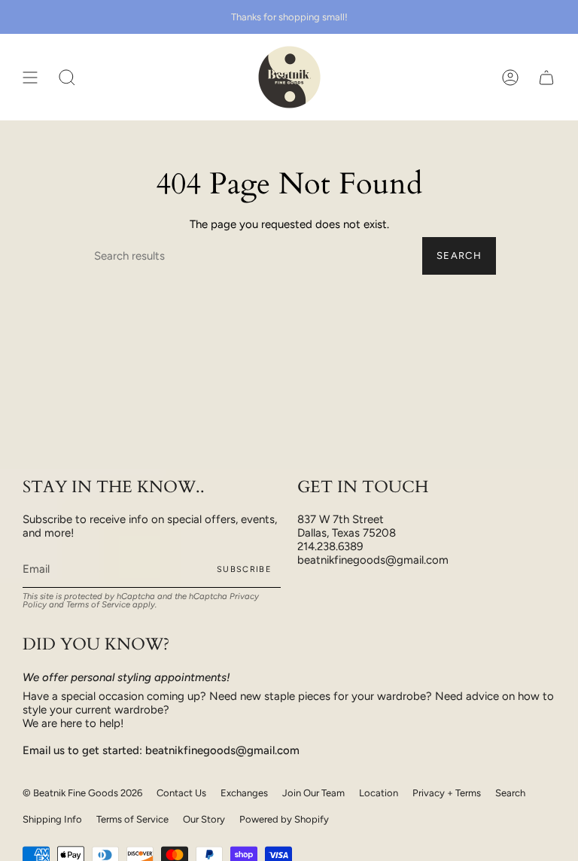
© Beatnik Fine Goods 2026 (82, 793)
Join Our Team (313, 793)
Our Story (204, 819)
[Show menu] (30, 77)
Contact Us (181, 793)
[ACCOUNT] (510, 77)
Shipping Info (52, 819)
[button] (67, 77)
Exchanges (244, 793)
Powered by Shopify (284, 819)
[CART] (546, 77)
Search (459, 255)
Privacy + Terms (446, 793)
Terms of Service (98, 604)
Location (378, 793)
